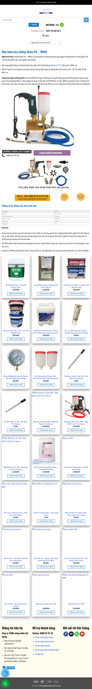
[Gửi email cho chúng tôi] (71, 634)
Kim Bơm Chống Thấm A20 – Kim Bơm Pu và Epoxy (76, 377)
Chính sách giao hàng (44, 637)
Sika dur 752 (56, 65)
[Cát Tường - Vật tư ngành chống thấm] (46, 10)
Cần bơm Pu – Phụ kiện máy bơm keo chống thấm (15, 559)
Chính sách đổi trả (42, 646)
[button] (34, 25)
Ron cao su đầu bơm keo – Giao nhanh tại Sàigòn (16, 514)
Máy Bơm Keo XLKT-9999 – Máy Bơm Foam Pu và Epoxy (76, 423)
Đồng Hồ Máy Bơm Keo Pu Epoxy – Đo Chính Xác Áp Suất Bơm (15, 377)
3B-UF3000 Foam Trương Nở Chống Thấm (15, 286)
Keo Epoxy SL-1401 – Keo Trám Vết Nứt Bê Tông (16, 332)
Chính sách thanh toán (44, 642)
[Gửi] (86, 19)
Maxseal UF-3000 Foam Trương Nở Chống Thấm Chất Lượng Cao (45, 332)
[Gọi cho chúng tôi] (76, 634)
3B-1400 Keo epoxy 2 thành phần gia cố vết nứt (46, 286)
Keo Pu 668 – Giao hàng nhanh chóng (15, 605)
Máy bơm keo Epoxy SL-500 (46, 604)
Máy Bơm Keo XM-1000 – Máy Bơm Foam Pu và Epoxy (46, 423)
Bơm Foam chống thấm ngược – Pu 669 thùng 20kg (46, 468)
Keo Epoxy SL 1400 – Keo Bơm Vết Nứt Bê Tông (76, 286)
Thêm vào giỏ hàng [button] (16, 293)
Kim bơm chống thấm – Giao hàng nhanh (46, 514)
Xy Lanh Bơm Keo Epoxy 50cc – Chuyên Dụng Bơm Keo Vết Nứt (76, 332)
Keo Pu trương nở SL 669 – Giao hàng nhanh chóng (76, 559)
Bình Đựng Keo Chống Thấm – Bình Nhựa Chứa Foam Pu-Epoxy (46, 377)
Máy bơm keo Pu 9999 (76, 604)
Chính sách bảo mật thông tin (47, 650)
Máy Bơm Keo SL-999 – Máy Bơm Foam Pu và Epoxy (16, 468)
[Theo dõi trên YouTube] (82, 634)
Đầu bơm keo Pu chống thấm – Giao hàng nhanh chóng (76, 514)
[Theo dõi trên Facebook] (65, 634)
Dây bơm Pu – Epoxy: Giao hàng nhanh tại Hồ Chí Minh (46, 559)
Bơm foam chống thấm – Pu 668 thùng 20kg (76, 468)
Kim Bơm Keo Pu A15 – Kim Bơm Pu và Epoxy (15, 423)
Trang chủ (37, 31)
